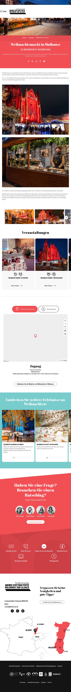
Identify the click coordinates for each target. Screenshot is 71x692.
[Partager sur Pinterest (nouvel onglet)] (39, 61)
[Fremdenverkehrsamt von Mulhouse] (17, 11)
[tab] (25, 309)
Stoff (5, 78)
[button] (23, 2)
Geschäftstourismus (33, 682)
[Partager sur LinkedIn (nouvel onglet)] (31, 61)
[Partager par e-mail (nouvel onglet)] (43, 61)
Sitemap (59, 666)
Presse (50, 682)
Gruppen (43, 682)
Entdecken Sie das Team (35, 522)
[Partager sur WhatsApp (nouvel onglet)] (35, 61)
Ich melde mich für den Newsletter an (52, 602)
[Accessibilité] (20, 2)
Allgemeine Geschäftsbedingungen (46, 666)
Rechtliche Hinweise (14, 666)
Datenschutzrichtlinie (28, 666)
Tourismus (23, 682)
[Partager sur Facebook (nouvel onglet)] (28, 61)
